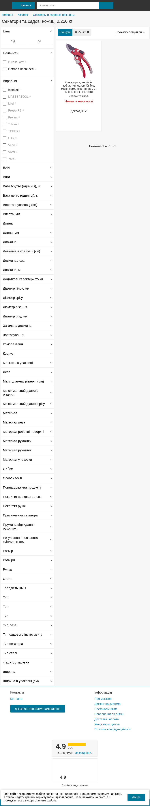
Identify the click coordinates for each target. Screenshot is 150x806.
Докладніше (79, 111)
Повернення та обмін (108, 714)
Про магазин (103, 698)
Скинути (65, 32)
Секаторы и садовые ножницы (54, 14)
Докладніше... (84, 752)
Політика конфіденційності (112, 729)
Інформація (103, 692)
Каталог (23, 14)
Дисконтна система (107, 703)
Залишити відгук (78, 95)
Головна (7, 14)
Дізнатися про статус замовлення (37, 708)
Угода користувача (107, 724)
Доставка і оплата (106, 719)
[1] (119, 5)
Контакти (17, 692)
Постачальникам (105, 709)
